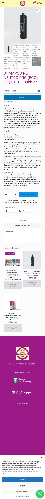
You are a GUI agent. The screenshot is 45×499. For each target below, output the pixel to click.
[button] (42, 457)
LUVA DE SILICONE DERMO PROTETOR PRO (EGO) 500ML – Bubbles (32, 273)
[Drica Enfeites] (22, 3)
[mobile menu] (3, 3)
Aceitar (22, 480)
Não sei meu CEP (10, 101)
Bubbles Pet (15, 202)
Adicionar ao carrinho (28, 194)
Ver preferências (22, 492)
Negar (22, 486)
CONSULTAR (22, 97)
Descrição (22, 220)
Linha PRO (23, 202)
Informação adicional (22, 225)
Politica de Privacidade (22, 496)
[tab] (22, 220)
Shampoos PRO (32, 202)
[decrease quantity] (6, 194)
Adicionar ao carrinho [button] (12, 285)
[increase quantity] (15, 194)
